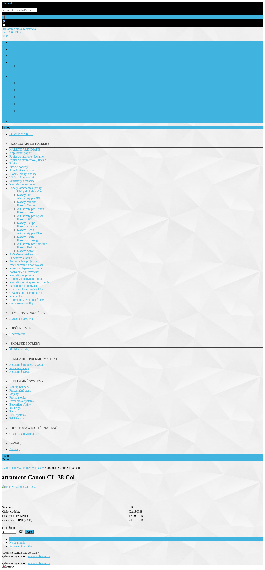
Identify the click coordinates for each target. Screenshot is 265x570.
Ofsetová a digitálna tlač (30, 86)
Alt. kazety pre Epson (30, 216)
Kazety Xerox (26, 250)
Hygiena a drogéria (21, 318)
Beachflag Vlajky (26, 107)
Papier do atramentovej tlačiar (27, 160)
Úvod (5, 467)
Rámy (20, 111)
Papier (13, 163)
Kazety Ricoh (26, 229)
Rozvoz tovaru (25, 65)
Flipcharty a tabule (20, 257)
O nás (12, 49)
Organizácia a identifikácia (25, 292)
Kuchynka (15, 296)
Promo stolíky (25, 100)
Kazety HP (24, 195)
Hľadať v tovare (16, 21)
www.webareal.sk (39, 556)
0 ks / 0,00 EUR (12, 32)
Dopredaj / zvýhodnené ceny (27, 299)
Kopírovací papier (20, 153)
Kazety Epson (25, 212)
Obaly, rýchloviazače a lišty (26, 289)
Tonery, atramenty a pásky (25, 188)
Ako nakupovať (17, 55)
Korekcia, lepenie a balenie (25, 268)
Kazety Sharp (26, 236)
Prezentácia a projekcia (23, 261)
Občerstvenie (17, 334)
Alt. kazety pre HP (28, 198)
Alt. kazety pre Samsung (32, 243)
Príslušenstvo (17, 418)
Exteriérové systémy (28, 104)
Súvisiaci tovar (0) (20, 546)
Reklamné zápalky (27, 90)
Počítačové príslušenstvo (24, 254)
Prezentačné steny (20, 390)
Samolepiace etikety (21, 170)
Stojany (21, 97)
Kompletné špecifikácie (23, 539)
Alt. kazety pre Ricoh (30, 233)
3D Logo (15, 408)
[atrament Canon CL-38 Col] (21, 486)
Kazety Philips (26, 223)
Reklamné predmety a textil (32, 79)
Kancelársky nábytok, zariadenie (29, 282)
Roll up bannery (26, 93)
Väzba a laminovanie (22, 177)
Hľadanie (7, 3)
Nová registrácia (26, 28)
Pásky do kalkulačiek (30, 191)
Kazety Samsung (28, 240)
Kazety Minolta (27, 202)
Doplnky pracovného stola (25, 278)
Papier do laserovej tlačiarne (26, 156)
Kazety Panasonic (28, 226)
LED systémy (24, 114)
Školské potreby (19, 349)
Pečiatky (14, 449)
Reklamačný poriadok (29, 69)
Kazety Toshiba (27, 247)
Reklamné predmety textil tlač (25, 76)
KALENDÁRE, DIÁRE (24, 149)
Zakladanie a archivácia (23, 285)
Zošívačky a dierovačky (24, 271)
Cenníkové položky (21, 303)
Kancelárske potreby (22, 275)
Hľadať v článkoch (18, 25)
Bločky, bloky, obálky (22, 174)
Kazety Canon (26, 205)
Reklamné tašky (25, 83)
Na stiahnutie (17, 542)
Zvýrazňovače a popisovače (26, 264)
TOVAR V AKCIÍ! (21, 134)
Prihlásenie (9, 28)
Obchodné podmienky (21, 62)
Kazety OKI (25, 219)
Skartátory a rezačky (21, 181)
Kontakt (13, 121)
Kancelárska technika (22, 184)
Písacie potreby (18, 167)
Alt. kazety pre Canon (30, 209)
